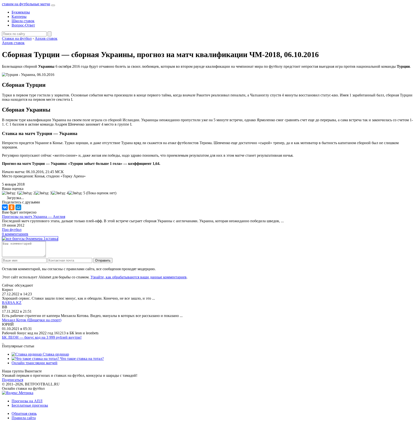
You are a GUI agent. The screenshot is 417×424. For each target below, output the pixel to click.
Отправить (103, 260)
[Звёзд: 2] (27, 193)
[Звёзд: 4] (60, 193)
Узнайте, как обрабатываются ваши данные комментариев (138, 277)
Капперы (19, 16)
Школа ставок (23, 21)
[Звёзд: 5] (77, 193)
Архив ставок (13, 43)
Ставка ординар (55, 354)
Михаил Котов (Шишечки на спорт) (31, 320)
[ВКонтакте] (5, 207)
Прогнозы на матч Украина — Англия (33, 217)
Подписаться (12, 380)
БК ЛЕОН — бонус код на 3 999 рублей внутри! (42, 337)
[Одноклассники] (11, 207)
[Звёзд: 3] (43, 193)
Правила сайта (24, 418)
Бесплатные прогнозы (30, 405)
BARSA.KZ (11, 303)
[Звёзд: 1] (10, 193)
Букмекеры (21, 12)
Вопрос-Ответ (23, 25)
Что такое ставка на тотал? (81, 359)
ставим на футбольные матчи (26, 4)
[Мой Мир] (18, 207)
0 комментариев (15, 234)
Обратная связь (24, 413)
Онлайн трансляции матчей (34, 363)
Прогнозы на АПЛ (27, 401)
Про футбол (11, 230)
